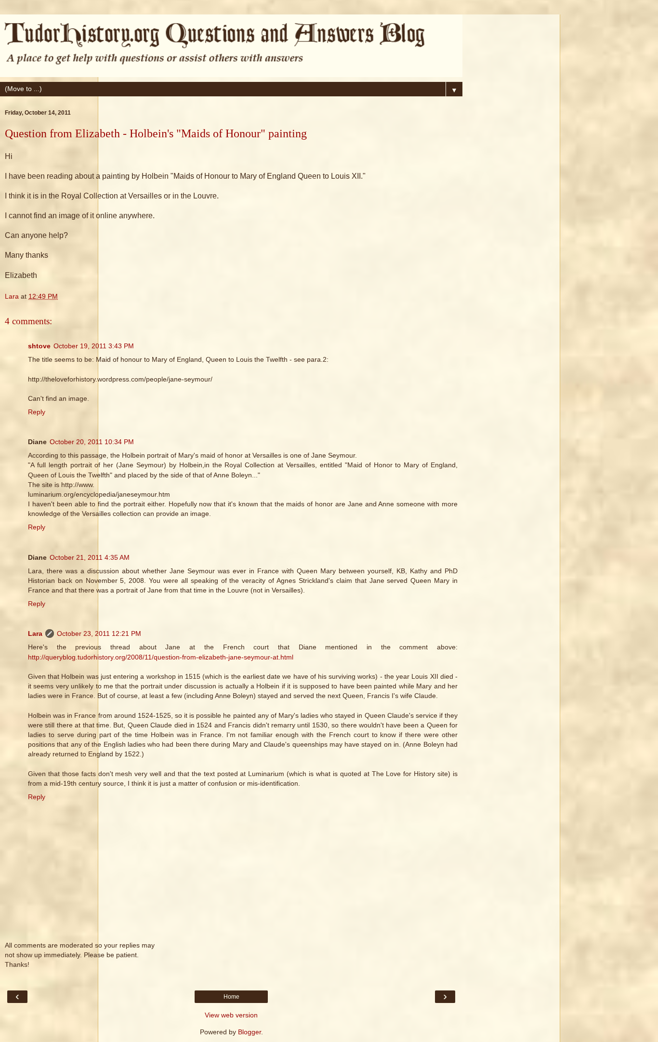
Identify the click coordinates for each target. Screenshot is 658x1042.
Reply (36, 412)
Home (231, 996)
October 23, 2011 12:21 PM (99, 633)
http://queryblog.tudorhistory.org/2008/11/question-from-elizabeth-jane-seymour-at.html (160, 657)
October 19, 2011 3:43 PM (93, 346)
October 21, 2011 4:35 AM (90, 557)
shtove (39, 346)
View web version (231, 1015)
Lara (35, 633)
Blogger (249, 1032)
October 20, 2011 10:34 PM (92, 442)
